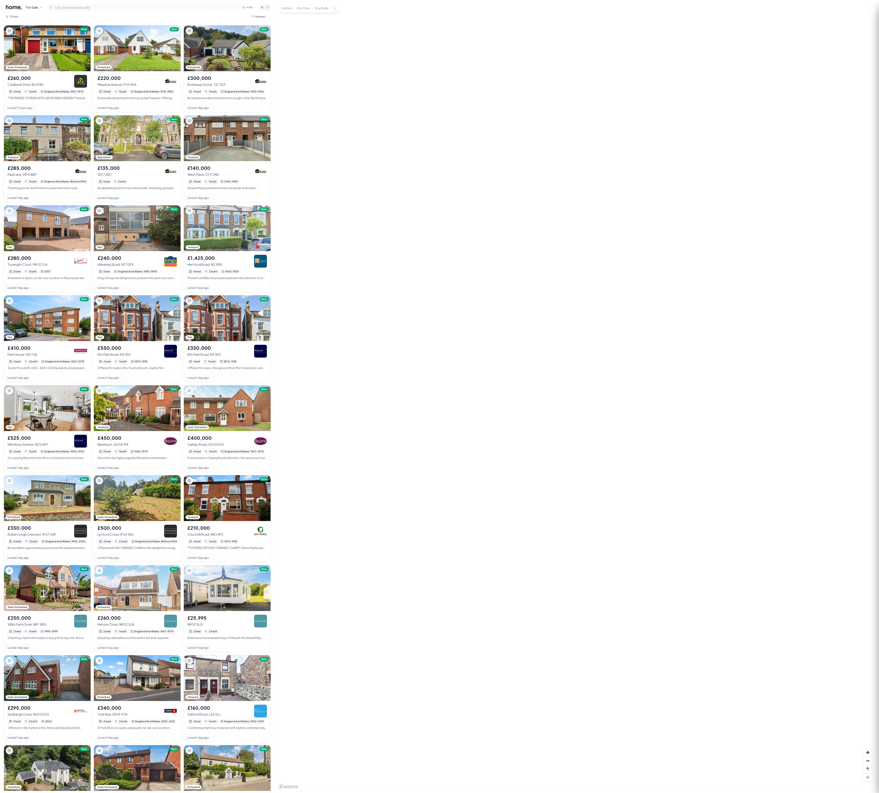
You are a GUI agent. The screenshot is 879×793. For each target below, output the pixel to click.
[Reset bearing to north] (868, 769)
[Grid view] (262, 7)
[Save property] (9, 31)
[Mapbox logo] (288, 786)
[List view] (267, 7)
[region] (577, 396)
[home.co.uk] (13, 7)
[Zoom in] (868, 752)
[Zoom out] (868, 761)
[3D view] (868, 777)
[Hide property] (18, 31)
